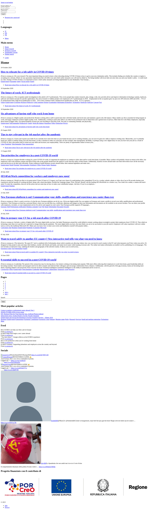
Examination (53, 102)
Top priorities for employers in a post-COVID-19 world (29, 155)
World (11, 165)
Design (46, 102)
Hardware (83, 102)
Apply (3, 301)
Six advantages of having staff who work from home (27, 113)
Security (66, 207)
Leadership (35, 269)
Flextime (16, 165)
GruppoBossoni (7, 357)
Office (53, 123)
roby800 (43, 463)
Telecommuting (14, 123)
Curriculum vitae (6, 228)
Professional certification (18, 207)
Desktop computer (32, 207)
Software (90, 102)
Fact (100, 102)
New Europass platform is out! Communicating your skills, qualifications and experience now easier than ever (57, 197)
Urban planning (38, 102)
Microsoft (43, 228)
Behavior (30, 102)
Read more (27, 85)
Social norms (25, 81)
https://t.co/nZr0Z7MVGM (39, 355)
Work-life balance (38, 123)
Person (43, 165)
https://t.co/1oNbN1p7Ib (8, 422)
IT (5, 31)
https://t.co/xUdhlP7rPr (11, 370)
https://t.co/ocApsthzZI (18, 360)
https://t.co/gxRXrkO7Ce (19, 368)
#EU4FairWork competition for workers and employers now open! (35, 176)
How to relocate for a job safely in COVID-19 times (27, 71)
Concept (96, 102)
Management (44, 269)
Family (32, 81)
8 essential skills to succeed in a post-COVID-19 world (28, 259)
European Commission (31, 319)
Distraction (59, 123)
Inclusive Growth (10, 50)
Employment (5, 81)
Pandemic (8, 144)
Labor (3, 144)
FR (6, 35)
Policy (67, 319)
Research (24, 102)
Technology (76, 102)
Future (3, 102)
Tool (13, 248)
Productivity (23, 123)
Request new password (12, 17)
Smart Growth (9, 49)
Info (6, 505)
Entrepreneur (19, 319)
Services (78, 319)
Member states (60, 319)
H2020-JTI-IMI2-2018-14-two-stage (12, 312)
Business (53, 165)
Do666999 (54, 421)
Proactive (72, 269)
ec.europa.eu (9, 331)
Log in (3, 14)
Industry (52, 319)
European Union (6, 248)
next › (6, 292)
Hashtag (12, 186)
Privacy (65, 123)
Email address (6, 6)
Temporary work (62, 269)
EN (6, 33)
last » (6, 294)
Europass (4, 207)
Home (7, 47)
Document (60, 207)
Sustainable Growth (11, 52)
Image (47, 207)
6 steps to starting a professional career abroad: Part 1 (17, 310)
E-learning (17, 102)
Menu (7, 38)
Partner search (9, 54)
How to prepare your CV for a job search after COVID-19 (31, 218)
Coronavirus (5, 269)
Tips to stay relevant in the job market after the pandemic (31, 134)
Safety (19, 81)
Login (7, 58)
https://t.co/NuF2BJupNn (12, 362)
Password (4, 10)
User (39, 207)
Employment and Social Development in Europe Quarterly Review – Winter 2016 (27, 317)
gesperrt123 (6, 355)
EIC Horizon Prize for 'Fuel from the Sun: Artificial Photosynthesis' (22, 314)
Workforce (33, 165)
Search (3, 297)
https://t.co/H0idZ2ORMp (47, 467)
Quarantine (12, 81)
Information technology (64, 102)
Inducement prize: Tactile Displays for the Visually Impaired (20, 316)
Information (52, 207)
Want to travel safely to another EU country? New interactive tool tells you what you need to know (51, 238)
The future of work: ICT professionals (20, 92)
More (2, 321)
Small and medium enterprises (91, 319)
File (43, 207)
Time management (28, 144)
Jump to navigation (7, 2)
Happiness (47, 123)
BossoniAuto (6, 364)
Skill (8, 207)
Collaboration (52, 269)
